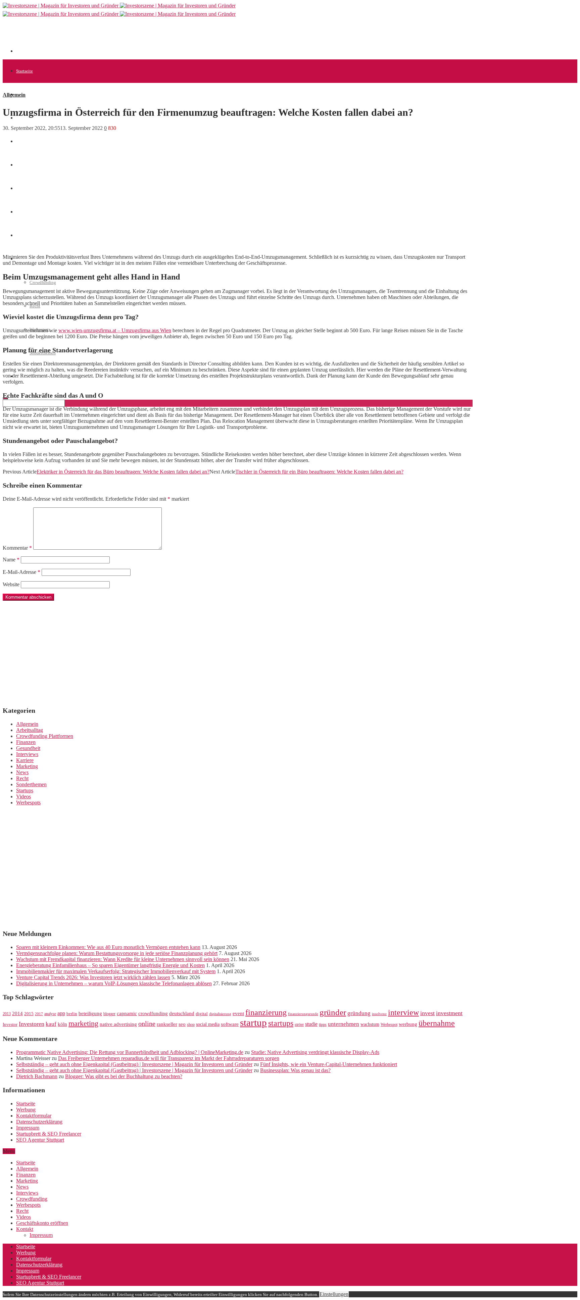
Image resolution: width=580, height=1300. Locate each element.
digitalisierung (220, 1014)
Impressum (27, 1128)
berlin (71, 1013)
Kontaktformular (33, 1115)
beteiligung (90, 1013)
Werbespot (389, 1024)
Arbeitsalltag (29, 730)
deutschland (181, 1013)
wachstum (369, 1024)
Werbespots (28, 802)
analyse (50, 1013)
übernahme (437, 1023)
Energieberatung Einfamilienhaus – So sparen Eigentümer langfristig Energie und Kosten (110, 965)
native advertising (118, 1024)
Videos (23, 796)
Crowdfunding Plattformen (44, 736)
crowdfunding (153, 1013)
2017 (39, 1014)
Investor (10, 1024)
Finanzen (26, 742)
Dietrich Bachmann (36, 1076)
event (238, 1013)
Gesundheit (28, 748)
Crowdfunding (43, 282)
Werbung (26, 1109)
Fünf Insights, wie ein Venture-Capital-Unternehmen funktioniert (328, 1064)
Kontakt (24, 1229)
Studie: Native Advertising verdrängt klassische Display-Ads (315, 1052)
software (230, 1024)
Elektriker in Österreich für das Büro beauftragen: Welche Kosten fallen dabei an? (123, 471)
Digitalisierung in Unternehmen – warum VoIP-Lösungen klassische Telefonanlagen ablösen (114, 983)
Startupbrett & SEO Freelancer (48, 1134)
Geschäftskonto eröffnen (42, 1223)
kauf (51, 1024)
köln (62, 1024)
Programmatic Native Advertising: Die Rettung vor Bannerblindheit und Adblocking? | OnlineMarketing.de (129, 1052)
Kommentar (17, 548)
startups (280, 1023)
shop (191, 1024)
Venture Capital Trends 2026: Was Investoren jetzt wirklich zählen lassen (93, 977)
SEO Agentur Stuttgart (40, 1140)
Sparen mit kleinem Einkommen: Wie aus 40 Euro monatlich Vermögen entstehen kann (108, 947)
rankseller (167, 1024)
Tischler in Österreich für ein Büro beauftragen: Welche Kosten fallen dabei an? (319, 471)
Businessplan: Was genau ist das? (295, 1070)
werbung (408, 1024)
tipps (323, 1024)
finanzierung (266, 1012)
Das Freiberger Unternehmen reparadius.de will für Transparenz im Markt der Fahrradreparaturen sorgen (168, 1058)
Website (11, 584)
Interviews (27, 754)
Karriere (25, 760)
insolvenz (379, 1014)
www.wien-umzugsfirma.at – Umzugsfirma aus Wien (114, 330)
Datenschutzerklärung (39, 1121)
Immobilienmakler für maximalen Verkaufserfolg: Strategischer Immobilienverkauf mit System (115, 971)
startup (253, 1022)
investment (449, 1013)
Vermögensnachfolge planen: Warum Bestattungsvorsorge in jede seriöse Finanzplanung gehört (117, 953)
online (146, 1023)
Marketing (27, 766)
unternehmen (343, 1024)
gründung (359, 1013)
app (61, 1013)
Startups (24, 790)
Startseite (24, 70)
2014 (17, 1013)
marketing (83, 1023)
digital (202, 1013)
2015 (29, 1013)
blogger (109, 1013)
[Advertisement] (138, 37)
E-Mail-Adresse (21, 572)
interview (403, 1012)
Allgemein (25, 94)
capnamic (127, 1013)
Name (11, 559)
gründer (333, 1012)
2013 (7, 1013)
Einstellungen (334, 1294)
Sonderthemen (31, 784)
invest (427, 1013)
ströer (299, 1024)
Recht (22, 778)
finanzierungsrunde (303, 1014)
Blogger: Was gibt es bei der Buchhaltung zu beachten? (123, 1076)
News (21, 141)
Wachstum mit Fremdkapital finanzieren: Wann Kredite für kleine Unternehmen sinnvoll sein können (122, 959)
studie (311, 1024)
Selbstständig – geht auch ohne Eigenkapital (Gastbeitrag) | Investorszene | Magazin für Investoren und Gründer (134, 1064)
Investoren (31, 1023)
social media (208, 1024)
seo (182, 1024)
